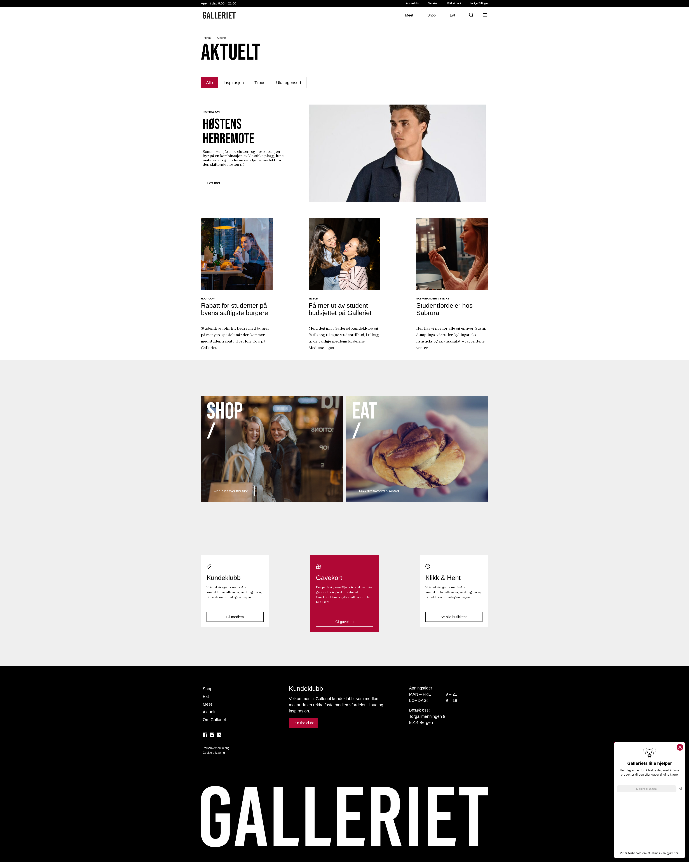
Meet (207, 704)
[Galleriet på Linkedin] (219, 735)
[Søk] (471, 15)
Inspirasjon (234, 82)
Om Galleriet (214, 719)
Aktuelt (209, 712)
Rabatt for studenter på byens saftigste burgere (234, 309)
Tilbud (260, 82)
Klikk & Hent (454, 3)
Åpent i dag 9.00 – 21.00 (218, 3)
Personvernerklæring (216, 748)
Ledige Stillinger (479, 3)
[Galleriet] (219, 15)
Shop (207, 688)
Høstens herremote (228, 131)
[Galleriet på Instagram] (212, 735)
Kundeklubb (412, 3)
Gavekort (433, 3)
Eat (206, 696)
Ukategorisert (288, 82)
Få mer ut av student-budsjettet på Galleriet (340, 309)
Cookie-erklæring (214, 752)
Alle (209, 82)
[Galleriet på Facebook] (205, 735)
